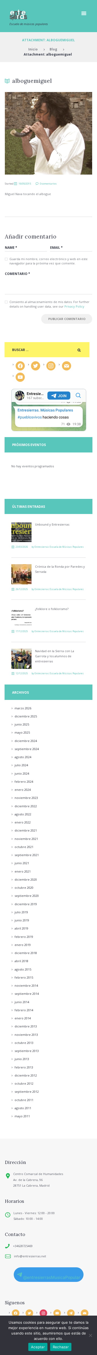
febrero (24, 781)
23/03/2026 (22, 546)
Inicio (33, 49)
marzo (23, 708)
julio (21, 765)
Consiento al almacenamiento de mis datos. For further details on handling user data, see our (49, 304)
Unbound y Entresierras (52, 524)
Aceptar (38, 1347)
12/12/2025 (22, 673)
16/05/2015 (25, 183)
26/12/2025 (22, 589)
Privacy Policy (74, 306)
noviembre (26, 798)
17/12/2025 (22, 631)
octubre (24, 847)
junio (22, 724)
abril (21, 928)
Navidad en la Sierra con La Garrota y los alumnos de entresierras (54, 656)
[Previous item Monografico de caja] (26, 133)
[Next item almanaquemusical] (70, 133)
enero (23, 790)
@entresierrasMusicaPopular (51, 1277)
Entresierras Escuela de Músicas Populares (59, 546)
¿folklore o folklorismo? (51, 609)
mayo (22, 732)
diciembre (26, 716)
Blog (53, 49)
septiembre (27, 749)
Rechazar (61, 1347)
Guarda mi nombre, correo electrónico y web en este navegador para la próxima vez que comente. (48, 261)
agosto (23, 757)
